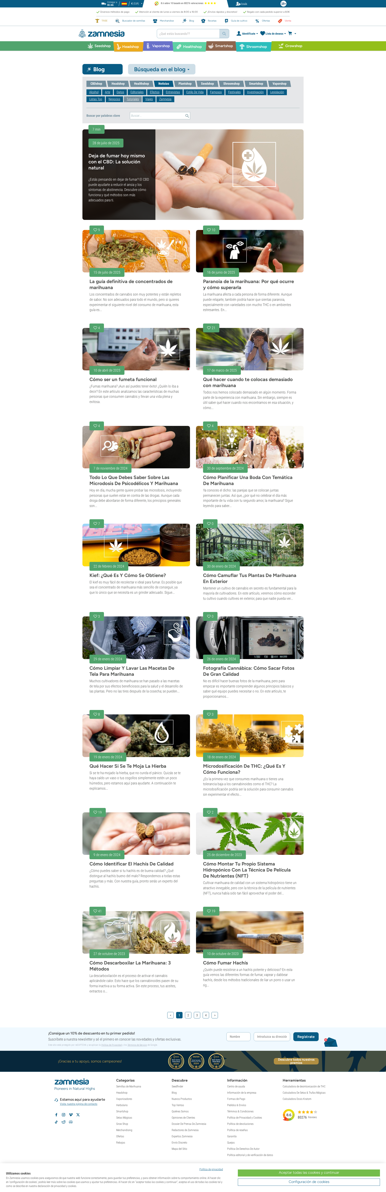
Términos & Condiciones (240, 1111)
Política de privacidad (211, 1169)
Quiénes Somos (180, 1111)
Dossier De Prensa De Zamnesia (189, 1123)
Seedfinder (177, 1086)
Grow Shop (122, 1123)
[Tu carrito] (293, 33)
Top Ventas (178, 1105)
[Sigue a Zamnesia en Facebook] (56, 1115)
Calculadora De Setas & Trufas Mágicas (304, 1092)
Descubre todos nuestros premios (296, 1061)
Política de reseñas (237, 1130)
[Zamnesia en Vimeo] (71, 1115)
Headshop (121, 1092)
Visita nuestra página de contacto (78, 1103)
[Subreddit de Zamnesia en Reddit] (64, 1122)
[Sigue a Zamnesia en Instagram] (64, 1115)
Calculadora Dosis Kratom (297, 1098)
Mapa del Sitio (179, 1148)
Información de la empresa (241, 1092)
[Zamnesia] (114, 34)
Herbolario (122, 1105)
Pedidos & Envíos (236, 1105)
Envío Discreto (179, 1142)
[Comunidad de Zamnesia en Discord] (71, 1122)
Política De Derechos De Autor (243, 1148)
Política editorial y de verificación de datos (250, 1155)
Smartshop (122, 1111)
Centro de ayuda (236, 1086)
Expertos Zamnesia (182, 1136)
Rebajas (120, 1142)
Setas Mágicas (124, 1117)
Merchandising (124, 1130)
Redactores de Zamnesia (185, 1130)
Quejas (231, 1142)
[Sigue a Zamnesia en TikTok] (56, 1122)
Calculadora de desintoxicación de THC (304, 1086)
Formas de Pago (236, 1098)
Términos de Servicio (137, 1045)
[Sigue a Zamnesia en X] (78, 1115)
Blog (174, 1092)
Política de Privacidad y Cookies (244, 1117)
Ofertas (120, 1136)
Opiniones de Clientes (183, 1117)
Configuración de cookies (309, 1182)
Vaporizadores (124, 1098)
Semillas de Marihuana (128, 1086)
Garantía (232, 1136)
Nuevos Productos (182, 1098)
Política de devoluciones (240, 1123)
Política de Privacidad (111, 1045)
